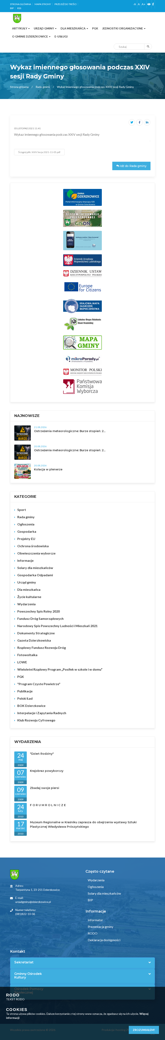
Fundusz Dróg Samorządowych (40, 618)
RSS (19, 8)
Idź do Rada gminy (132, 166)
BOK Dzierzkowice (31, 706)
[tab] (82, 962)
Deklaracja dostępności (103, 940)
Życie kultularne (29, 597)
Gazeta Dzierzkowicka (34, 640)
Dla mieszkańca (28, 589)
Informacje (25, 560)
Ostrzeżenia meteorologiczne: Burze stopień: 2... (69, 431)
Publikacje (25, 691)
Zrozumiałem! (144, 1030)
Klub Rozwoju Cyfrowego (36, 720)
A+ (143, 4)
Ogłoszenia (25, 524)
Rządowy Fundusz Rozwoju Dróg (41, 647)
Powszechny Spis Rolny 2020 (38, 611)
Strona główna (20, 4)
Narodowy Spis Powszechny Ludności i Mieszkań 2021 (57, 626)
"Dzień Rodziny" (42, 754)
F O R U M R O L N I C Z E (48, 805)
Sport (21, 510)
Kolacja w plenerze (48, 469)
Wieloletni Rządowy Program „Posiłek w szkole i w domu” (59, 669)
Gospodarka (26, 531)
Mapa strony (43, 4)
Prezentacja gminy (100, 926)
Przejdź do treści (65, 4)
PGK (20, 676)
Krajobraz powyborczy (46, 771)
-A (134, 4)
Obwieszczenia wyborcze (36, 553)
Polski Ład (25, 698)
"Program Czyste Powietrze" (38, 684)
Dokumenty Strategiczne (36, 633)
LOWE (22, 662)
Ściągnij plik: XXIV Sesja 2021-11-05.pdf (39, 152)
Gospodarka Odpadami (35, 575)
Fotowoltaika (27, 655)
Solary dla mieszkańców (35, 568)
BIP (12, 8)
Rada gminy (43, 87)
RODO (92, 933)
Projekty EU (26, 539)
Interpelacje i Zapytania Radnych (41, 713)
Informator (95, 920)
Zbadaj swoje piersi (44, 788)
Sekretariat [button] (23, 962)
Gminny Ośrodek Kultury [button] (28, 975)
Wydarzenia (26, 604)
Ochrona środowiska (33, 546)
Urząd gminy (26, 582)
